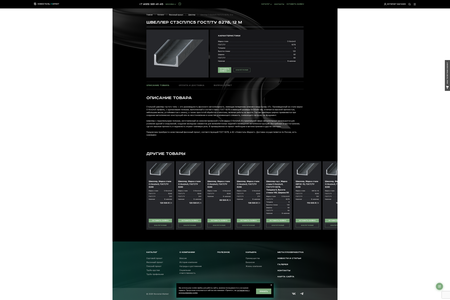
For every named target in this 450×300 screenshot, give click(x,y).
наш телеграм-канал (447, 73)
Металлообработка (291, 252)
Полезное (223, 252)
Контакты (279, 4)
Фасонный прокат (176, 15)
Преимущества (253, 258)
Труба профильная (155, 274)
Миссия (183, 258)
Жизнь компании (254, 266)
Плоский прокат (153, 266)
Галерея (283, 264)
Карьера (251, 252)
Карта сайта (286, 276)
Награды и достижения (190, 266)
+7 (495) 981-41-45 (151, 4)
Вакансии (250, 262)
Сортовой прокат (154, 258)
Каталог (161, 15)
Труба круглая (153, 270)
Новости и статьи (289, 258)
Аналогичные (242, 70)
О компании (187, 252)
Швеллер (191, 15)
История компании (188, 262)
